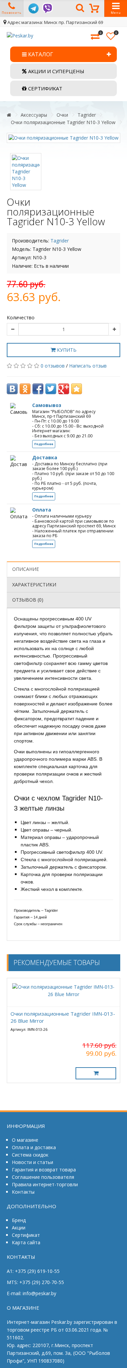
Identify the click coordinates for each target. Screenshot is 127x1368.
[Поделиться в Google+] (63, 388)
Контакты (23, 1192)
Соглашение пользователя (43, 1177)
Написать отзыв (88, 365)
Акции (18, 1227)
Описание (25, 569)
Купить (66, 350)
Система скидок (30, 1155)
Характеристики (34, 584)
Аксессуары (34, 115)
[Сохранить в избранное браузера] (76, 388)
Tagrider (87, 115)
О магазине (25, 1140)
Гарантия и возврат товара (44, 1169)
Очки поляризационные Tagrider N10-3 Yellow (63, 122)
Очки (62, 115)
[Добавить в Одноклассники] (25, 388)
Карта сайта (26, 1242)
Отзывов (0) (27, 599)
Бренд (19, 1220)
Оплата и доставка (34, 1147)
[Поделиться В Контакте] (12, 388)
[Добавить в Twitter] (50, 388)
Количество (21, 317)
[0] (95, 36)
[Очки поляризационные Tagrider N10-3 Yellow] (63, 138)
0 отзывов (53, 365)
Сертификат (26, 1235)
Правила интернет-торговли (45, 1184)
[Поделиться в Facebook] (38, 388)
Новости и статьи (32, 1162)
